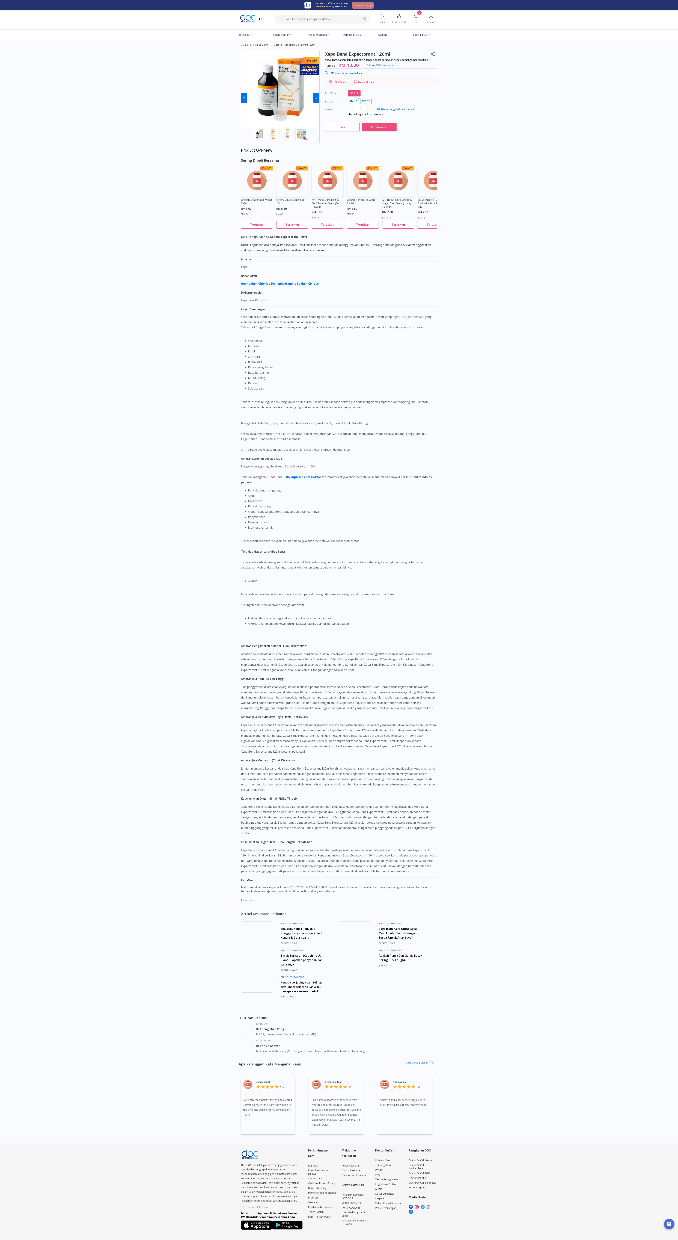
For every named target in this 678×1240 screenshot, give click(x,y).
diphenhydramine (284, 283)
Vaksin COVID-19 (351, 1202)
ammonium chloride (256, 283)
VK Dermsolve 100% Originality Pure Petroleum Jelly (433, 203)
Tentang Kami (383, 1165)
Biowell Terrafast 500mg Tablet (361, 201)
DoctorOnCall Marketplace (416, 1166)
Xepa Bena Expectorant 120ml (300, 44)
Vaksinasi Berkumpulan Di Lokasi (355, 1222)
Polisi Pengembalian (319, 1216)
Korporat (383, 34)
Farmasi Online (260, 44)
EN (260, 18)
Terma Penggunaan (386, 1179)
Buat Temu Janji (317, 1188)
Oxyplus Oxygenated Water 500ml (256, 201)
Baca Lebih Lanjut (258, 1207)
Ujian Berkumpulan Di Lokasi (354, 1214)
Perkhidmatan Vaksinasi (321, 1207)
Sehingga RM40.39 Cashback (380, 65)
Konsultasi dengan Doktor (318, 1172)
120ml (354, 93)
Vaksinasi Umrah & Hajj (321, 1183)
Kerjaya (379, 1198)
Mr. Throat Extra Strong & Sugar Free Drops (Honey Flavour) (397, 203)
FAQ (377, 1174)
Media (378, 1189)
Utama (244, 44)
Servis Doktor (281, 34)
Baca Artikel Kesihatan (354, 1175)
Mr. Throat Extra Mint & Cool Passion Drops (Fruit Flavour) (326, 203)
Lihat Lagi (247, 900)
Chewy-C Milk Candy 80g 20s (290, 201)
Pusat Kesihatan (317, 34)
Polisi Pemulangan (385, 1208)
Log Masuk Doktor (386, 1184)
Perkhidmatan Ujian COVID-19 (353, 1196)
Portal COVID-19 (351, 1207)
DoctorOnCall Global (420, 1160)
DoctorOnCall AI (418, 1178)
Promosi (313, 1197)
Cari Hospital (315, 1178)
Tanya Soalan (316, 1212)
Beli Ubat (243, 34)
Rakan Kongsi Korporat (388, 1203)
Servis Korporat (417, 1187)
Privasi (379, 1169)
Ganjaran (313, 1202)
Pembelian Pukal (352, 34)
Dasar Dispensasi (385, 1193)
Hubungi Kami (383, 1160)
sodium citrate (308, 283)
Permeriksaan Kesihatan (322, 1192)
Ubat (276, 44)
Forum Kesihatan (351, 1170)
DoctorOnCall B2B (419, 1173)
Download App (363, 5)
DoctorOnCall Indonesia (422, 1182)
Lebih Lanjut (420, 34)
